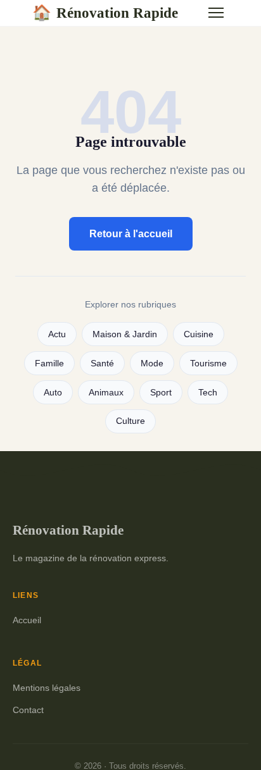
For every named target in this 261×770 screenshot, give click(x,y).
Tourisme (208, 363)
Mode (152, 363)
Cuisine (198, 334)
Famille (49, 363)
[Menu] (216, 13)
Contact (28, 710)
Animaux (106, 392)
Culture (130, 421)
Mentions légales (46, 688)
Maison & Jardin (124, 334)
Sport (161, 392)
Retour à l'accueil (130, 233)
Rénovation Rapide (105, 12)
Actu (57, 334)
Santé (102, 363)
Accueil (27, 620)
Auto (53, 392)
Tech (207, 392)
